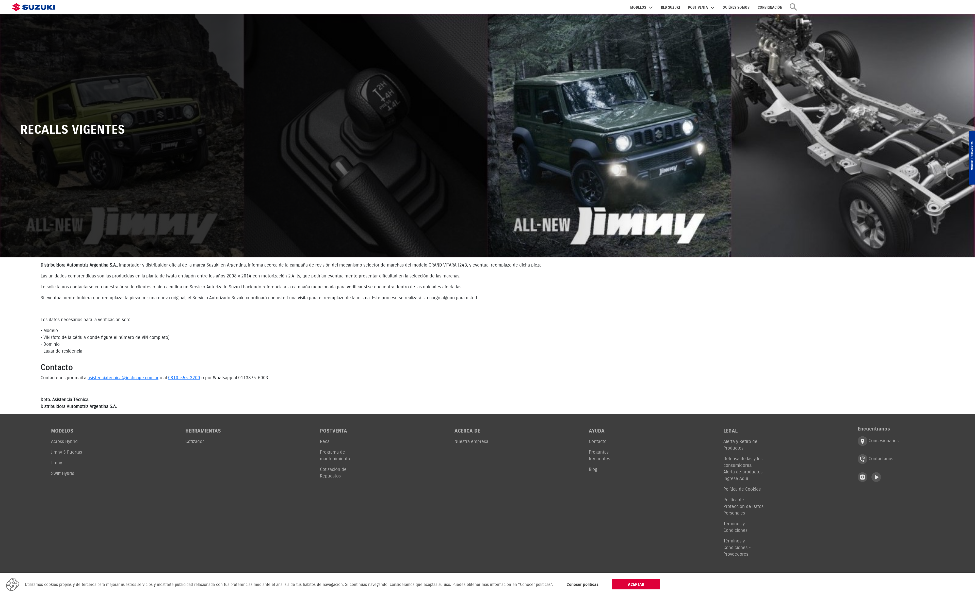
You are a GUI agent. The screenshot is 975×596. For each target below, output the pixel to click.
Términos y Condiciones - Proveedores (737, 547)
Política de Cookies (742, 489)
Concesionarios (883, 440)
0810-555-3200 (184, 377)
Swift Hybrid (62, 473)
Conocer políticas (582, 584)
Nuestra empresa (471, 441)
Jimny (56, 463)
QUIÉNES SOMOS (736, 7)
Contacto (598, 441)
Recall (326, 441)
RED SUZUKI (670, 7)
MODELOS (638, 7)
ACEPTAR (636, 584)
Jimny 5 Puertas (66, 452)
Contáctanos (880, 458)
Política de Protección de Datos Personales (743, 506)
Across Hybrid (64, 441)
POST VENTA (698, 7)
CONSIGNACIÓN (770, 7)
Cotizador (194, 441)
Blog (593, 469)
